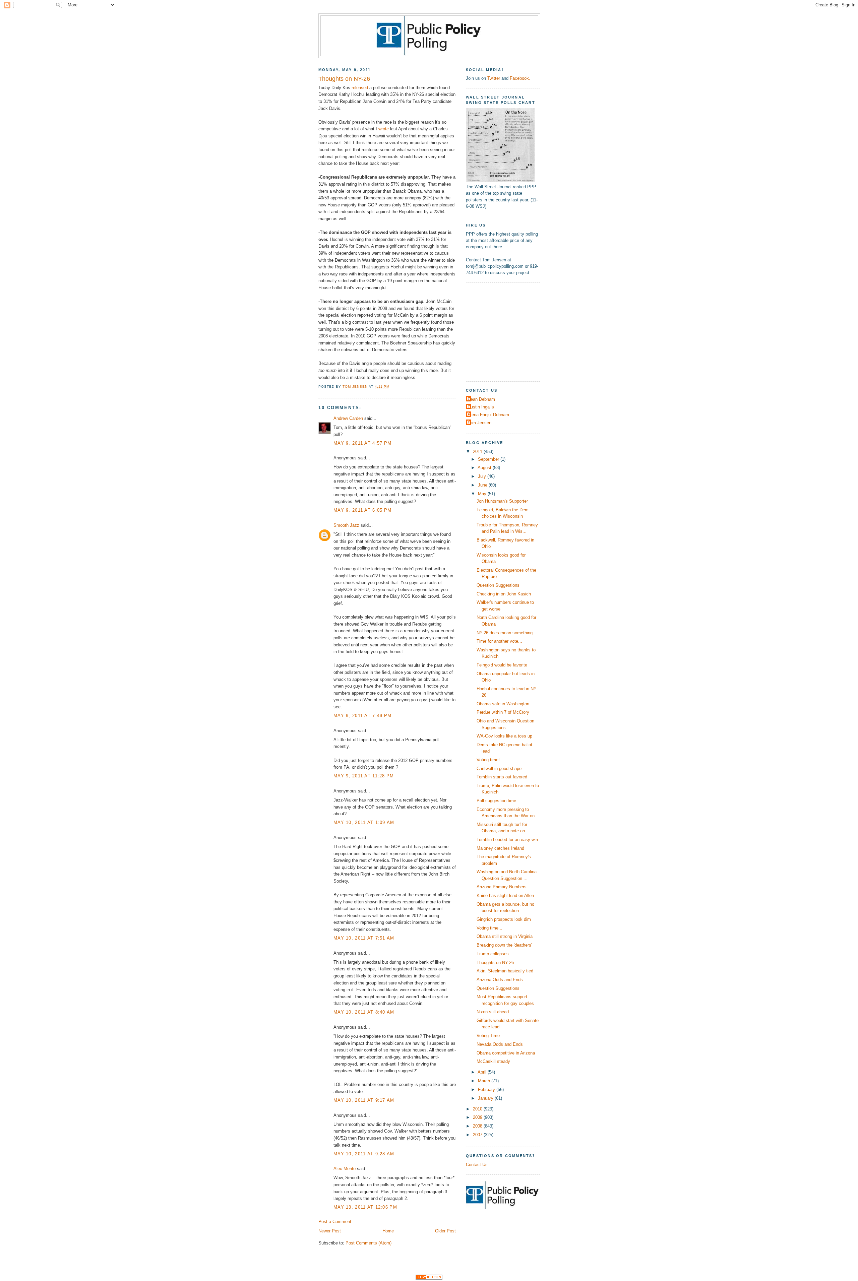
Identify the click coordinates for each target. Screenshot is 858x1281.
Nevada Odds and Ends (500, 1044)
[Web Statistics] (429, 1278)
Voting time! (488, 759)
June (483, 485)
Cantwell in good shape (499, 768)
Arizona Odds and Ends (500, 979)
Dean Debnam (481, 399)
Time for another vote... (499, 641)
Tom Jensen (479, 422)
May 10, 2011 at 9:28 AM (363, 1153)
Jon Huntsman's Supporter (502, 501)
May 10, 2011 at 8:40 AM (363, 1012)
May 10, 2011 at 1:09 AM (363, 822)
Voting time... (489, 928)
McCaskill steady (493, 1061)
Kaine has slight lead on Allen (505, 895)
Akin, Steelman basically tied (505, 970)
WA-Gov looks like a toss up (504, 736)
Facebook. (520, 78)
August (485, 467)
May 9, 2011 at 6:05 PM (362, 510)
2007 (478, 1134)
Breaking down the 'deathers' (504, 945)
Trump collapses (493, 953)
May (483, 493)
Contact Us (477, 1164)
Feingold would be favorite (502, 664)
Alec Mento (344, 1168)
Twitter (493, 78)
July (482, 476)
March (484, 1080)
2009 (478, 1117)
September (489, 459)
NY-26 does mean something (505, 632)
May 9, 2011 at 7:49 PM (362, 715)
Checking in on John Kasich (504, 593)
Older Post (445, 1230)
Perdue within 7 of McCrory (503, 712)
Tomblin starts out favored (502, 776)
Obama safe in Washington (503, 703)
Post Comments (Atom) (368, 1242)
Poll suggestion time (496, 800)
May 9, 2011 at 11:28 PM (363, 775)
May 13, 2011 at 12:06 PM (365, 1207)
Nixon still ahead (493, 1011)
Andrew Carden (348, 418)
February (487, 1089)
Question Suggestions (498, 585)
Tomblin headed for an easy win (507, 839)
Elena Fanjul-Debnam (488, 414)
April (483, 1072)
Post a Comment (334, 1221)
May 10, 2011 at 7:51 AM (363, 938)
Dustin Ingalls (481, 406)
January (486, 1098)
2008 (478, 1126)
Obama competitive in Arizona (506, 1052)
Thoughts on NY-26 (495, 962)
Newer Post (329, 1230)
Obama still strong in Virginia (505, 936)
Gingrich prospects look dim (504, 919)
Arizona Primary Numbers (502, 886)
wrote (383, 128)
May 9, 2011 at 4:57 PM (362, 443)
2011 (478, 451)
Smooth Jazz (346, 525)
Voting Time (488, 1035)
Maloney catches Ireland (500, 848)
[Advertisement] (508, 331)
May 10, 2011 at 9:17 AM (363, 1100)
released (360, 87)
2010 (478, 1108)
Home (388, 1230)
